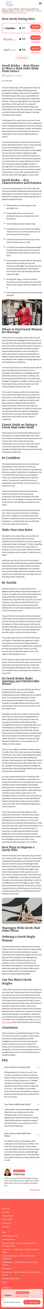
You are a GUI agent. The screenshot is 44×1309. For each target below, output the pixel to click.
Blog (4, 1232)
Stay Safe (5, 1226)
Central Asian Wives (9, 1236)
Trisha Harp (8, 81)
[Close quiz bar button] (3, 1299)
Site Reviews (7, 1268)
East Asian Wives (8, 1239)
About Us (5, 1208)
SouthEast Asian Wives (11, 1278)
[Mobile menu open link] (40, 3)
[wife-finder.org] (20, 3)
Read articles (35, 1190)
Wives (4, 1282)
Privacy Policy (7, 1216)
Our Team (6, 1212)
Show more (22, 58)
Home (4, 9)
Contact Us (6, 1223)
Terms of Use (7, 1219)
